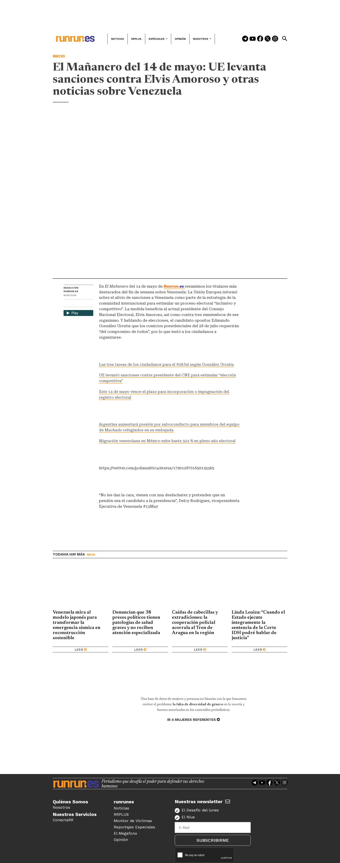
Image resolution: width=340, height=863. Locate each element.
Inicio (59, 56)
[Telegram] (245, 39)
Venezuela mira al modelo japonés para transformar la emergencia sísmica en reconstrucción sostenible (76, 625)
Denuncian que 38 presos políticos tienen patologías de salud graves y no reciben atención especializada (136, 622)
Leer (79, 649)
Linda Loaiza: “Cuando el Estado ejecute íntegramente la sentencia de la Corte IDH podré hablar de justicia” (258, 625)
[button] (284, 38)
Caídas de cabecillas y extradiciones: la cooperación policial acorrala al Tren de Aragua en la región (195, 622)
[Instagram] (275, 39)
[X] (87, 303)
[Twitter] (267, 39)
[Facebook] (260, 39)
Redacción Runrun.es (71, 289)
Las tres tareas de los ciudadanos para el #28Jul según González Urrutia (166, 364)
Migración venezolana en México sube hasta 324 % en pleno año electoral (167, 441)
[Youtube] (252, 39)
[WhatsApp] (73, 303)
